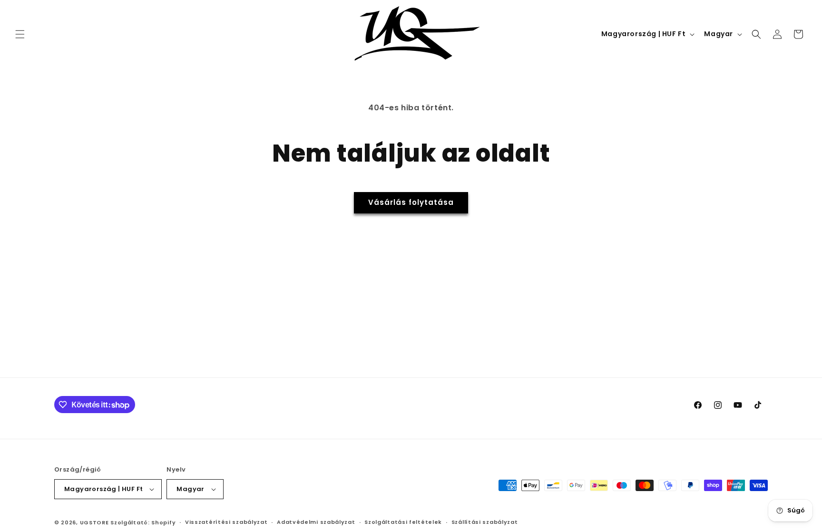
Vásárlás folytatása (411, 202)
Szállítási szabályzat (484, 522)
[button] (20, 34)
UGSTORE (94, 522)
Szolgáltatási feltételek (403, 522)
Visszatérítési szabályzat (226, 522)
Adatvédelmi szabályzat (316, 522)
